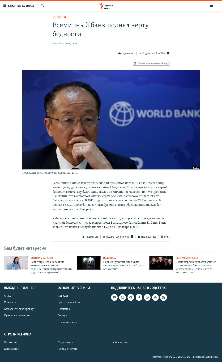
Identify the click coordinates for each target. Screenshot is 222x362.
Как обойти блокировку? (19, 309)
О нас (7, 296)
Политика (109, 258)
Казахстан (10, 342)
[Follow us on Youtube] (114, 297)
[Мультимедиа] (211, 5)
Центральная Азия (42, 258)
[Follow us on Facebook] (130, 297)
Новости (59, 17)
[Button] (126, 53)
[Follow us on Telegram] (139, 297)
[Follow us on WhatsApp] (147, 297)
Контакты (10, 302)
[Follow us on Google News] (155, 297)
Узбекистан (120, 342)
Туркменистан (67, 349)
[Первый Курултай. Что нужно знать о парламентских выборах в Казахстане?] (89, 263)
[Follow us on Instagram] (122, 297)
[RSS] (163, 297)
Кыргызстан (11, 349)
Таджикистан (66, 342)
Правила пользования (17, 315)
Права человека (67, 322)
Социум (62, 315)
